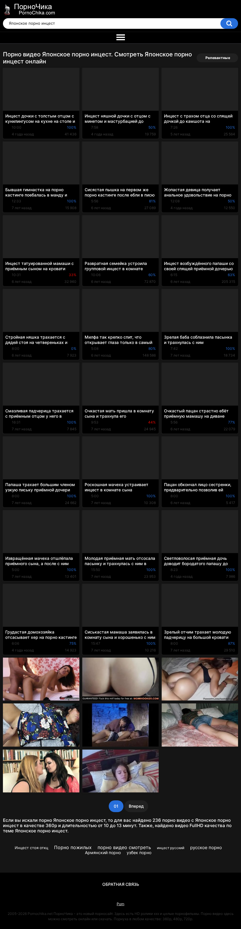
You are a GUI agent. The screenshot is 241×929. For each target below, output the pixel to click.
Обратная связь (120, 884)
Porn (120, 904)
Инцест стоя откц (31, 847)
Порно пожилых (73, 847)
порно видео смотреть (124, 847)
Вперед (136, 806)
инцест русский (170, 848)
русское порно (206, 847)
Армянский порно (103, 852)
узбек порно (139, 852)
